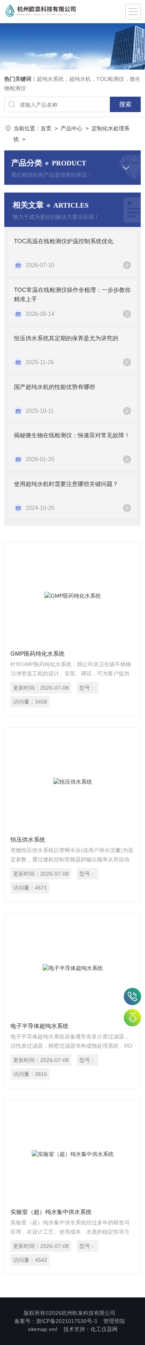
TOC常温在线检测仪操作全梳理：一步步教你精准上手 (72, 294)
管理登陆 (114, 1321)
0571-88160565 (132, 996)
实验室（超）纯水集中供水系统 (51, 1212)
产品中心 (71, 128)
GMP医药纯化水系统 (37, 653)
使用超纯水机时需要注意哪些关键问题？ (66, 484)
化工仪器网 (104, 1329)
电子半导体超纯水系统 (39, 1026)
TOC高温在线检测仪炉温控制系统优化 (63, 241)
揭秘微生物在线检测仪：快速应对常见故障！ (72, 435)
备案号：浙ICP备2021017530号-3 (55, 1321)
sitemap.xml (42, 1329)
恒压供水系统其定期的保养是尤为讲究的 (66, 338)
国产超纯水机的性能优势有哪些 (54, 387)
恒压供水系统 (27, 839)
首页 (46, 128)
